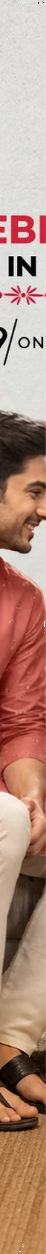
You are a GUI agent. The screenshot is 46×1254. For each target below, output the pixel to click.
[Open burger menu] (3, 2)
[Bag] (43, 2)
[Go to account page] (38, 2)
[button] (43, 2)
